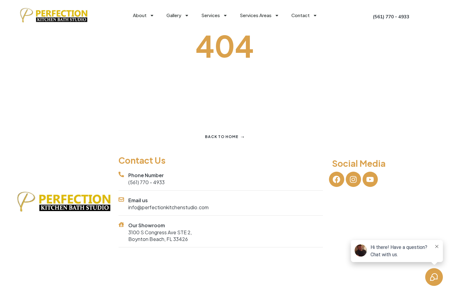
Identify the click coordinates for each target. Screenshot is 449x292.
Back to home (222, 136)
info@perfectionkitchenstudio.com (168, 207)
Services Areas (256, 15)
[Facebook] (336, 179)
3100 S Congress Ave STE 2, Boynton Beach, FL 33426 (160, 235)
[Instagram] (353, 179)
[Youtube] (370, 179)
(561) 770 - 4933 (146, 182)
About (140, 15)
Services (210, 15)
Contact (300, 15)
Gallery (173, 15)
